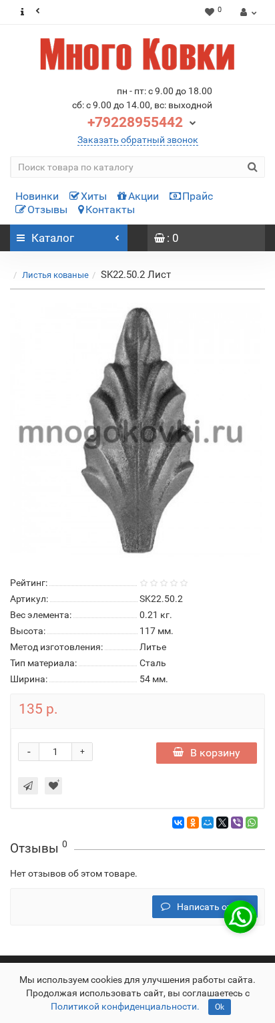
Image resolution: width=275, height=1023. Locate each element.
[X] (222, 823)
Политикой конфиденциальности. (125, 1006)
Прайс (197, 196)
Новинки (37, 196)
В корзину (215, 752)
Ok (219, 1007)
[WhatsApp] (252, 823)
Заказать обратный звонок (137, 139)
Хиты (94, 196)
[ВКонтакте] (178, 823)
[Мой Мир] (208, 823)
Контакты (110, 209)
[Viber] (237, 823)
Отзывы (47, 209)
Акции (143, 196)
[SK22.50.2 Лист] (137, 430)
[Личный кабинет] (246, 12)
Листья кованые (55, 275)
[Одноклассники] (193, 823)
